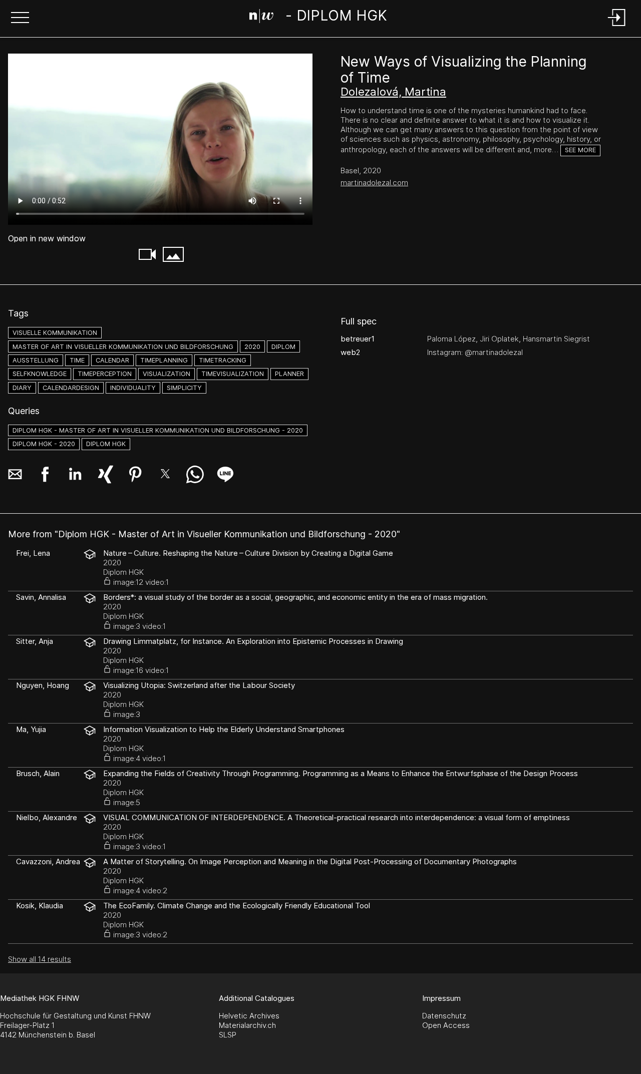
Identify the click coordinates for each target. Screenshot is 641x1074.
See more (580, 150)
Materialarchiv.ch (247, 1025)
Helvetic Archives (249, 1015)
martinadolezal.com (374, 182)
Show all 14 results (39, 959)
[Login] (617, 27)
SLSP (227, 1034)
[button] (20, 18)
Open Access (446, 1025)
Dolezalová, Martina (393, 91)
